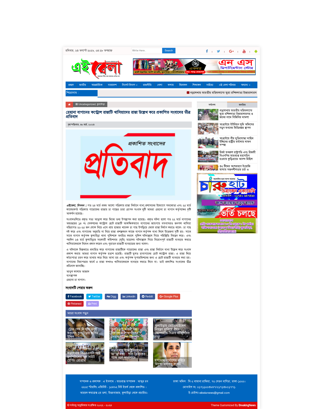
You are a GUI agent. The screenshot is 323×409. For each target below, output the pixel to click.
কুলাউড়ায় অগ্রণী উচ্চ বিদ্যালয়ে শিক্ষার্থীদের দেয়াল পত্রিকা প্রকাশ (124, 333)
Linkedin (130, 296)
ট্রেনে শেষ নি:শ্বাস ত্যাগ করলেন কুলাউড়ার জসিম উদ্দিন (82, 333)
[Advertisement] (101, 23)
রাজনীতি (147, 85)
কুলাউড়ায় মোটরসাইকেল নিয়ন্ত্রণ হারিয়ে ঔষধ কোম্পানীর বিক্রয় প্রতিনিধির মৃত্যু (172, 331)
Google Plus (170, 296)
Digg (113, 296)
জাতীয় (82, 85)
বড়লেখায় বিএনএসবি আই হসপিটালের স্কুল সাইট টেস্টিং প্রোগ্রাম (83, 357)
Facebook (75, 296)
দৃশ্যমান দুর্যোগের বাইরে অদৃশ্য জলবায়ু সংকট (170, 362)
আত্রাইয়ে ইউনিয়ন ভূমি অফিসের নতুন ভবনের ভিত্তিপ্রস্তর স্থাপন (237, 126)
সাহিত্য (209, 85)
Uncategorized (87, 104)
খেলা (159, 85)
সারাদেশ (112, 85)
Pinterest (76, 303)
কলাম (171, 85)
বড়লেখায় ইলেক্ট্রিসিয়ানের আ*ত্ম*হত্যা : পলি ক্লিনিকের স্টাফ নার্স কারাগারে (128, 354)
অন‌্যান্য (245, 85)
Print (94, 303)
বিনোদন (183, 85)
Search (169, 50)
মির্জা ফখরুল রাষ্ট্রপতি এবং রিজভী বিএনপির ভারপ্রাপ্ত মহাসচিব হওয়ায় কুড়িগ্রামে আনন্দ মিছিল (238, 156)
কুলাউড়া (101, 104)
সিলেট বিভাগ (129, 85)
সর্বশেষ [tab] (212, 104)
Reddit (149, 296)
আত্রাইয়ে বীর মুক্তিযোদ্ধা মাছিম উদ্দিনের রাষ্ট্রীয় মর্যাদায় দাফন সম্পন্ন (237, 142)
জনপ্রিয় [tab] (242, 104)
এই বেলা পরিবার (227, 85)
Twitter (95, 296)
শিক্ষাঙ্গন (197, 85)
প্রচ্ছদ (71, 85)
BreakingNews (247, 405)
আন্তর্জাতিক (97, 85)
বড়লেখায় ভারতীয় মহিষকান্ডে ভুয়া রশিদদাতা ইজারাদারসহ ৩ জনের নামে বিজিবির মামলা (234, 92)
